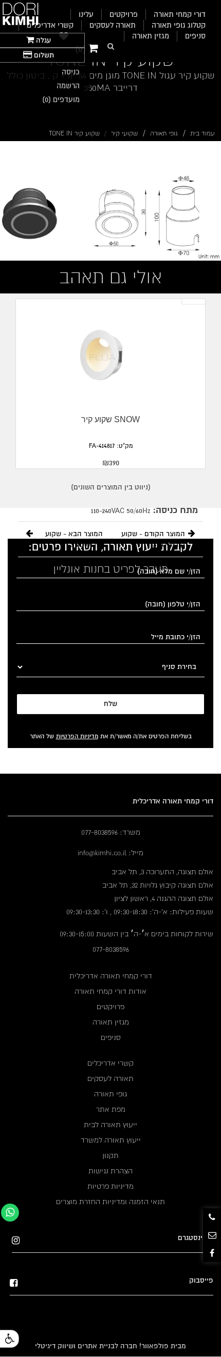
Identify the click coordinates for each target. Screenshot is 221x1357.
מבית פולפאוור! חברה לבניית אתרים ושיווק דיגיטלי (110, 1346)
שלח (110, 703)
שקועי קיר (124, 133)
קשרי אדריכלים (50, 25)
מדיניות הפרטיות (77, 736)
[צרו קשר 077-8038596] (212, 1217)
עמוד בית (202, 133)
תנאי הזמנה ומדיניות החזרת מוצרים (110, 1201)
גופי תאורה (164, 133)
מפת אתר (110, 1109)
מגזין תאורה (150, 36)
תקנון (110, 1155)
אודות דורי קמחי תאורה (110, 991)
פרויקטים (110, 1006)
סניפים (195, 36)
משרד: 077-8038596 (110, 832)
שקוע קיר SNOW (110, 419)
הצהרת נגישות (110, 1171)
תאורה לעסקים (112, 25)
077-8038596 (111, 949)
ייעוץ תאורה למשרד (111, 1140)
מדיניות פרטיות (110, 1186)
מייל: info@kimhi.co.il (110, 853)
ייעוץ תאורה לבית (110, 1124)
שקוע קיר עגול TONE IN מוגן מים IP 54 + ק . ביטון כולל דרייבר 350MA (110, 81)
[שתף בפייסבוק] (212, 1253)
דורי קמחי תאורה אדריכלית (110, 976)
